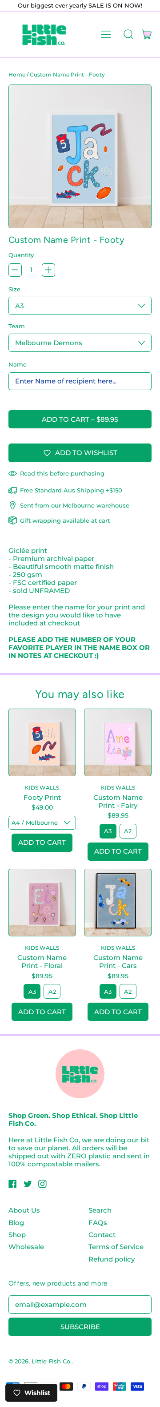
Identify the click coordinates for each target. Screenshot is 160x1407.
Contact (102, 1234)
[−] (15, 270)
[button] (128, 34)
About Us (24, 1210)
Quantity (21, 254)
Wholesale (26, 1246)
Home (16, 74)
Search (100, 1210)
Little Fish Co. (52, 1361)
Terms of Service (116, 1246)
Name (17, 364)
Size (14, 289)
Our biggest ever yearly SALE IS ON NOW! (80, 5)
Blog (16, 1222)
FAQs (97, 1222)
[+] (48, 270)
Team (16, 326)
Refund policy (111, 1259)
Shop (17, 1234)
